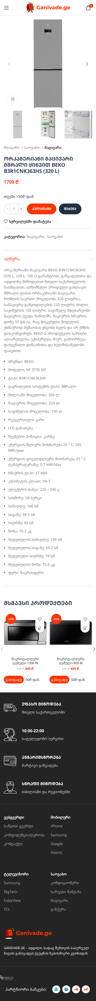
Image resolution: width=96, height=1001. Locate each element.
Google (57, 843)
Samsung (59, 834)
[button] (39, 628)
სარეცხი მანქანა (66, 891)
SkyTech (11, 891)
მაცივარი (53, 147)
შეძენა (70, 208)
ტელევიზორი (16, 874)
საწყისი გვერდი (18, 825)
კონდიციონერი (65, 882)
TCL (7, 909)
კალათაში (41, 208)
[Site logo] (48, 7)
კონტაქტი (13, 843)
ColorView (12, 900)
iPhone (56, 825)
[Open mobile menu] (6, 8)
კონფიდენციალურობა (24, 834)
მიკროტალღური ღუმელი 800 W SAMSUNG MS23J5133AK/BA (70, 665)
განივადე (14, 679)
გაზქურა (58, 909)
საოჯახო (32, 147)
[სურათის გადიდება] (13, 99)
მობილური (60, 817)
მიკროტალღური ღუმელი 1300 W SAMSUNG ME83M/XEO (25, 663)
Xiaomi (56, 852)
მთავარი (12, 147)
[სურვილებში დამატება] (39, 619)
